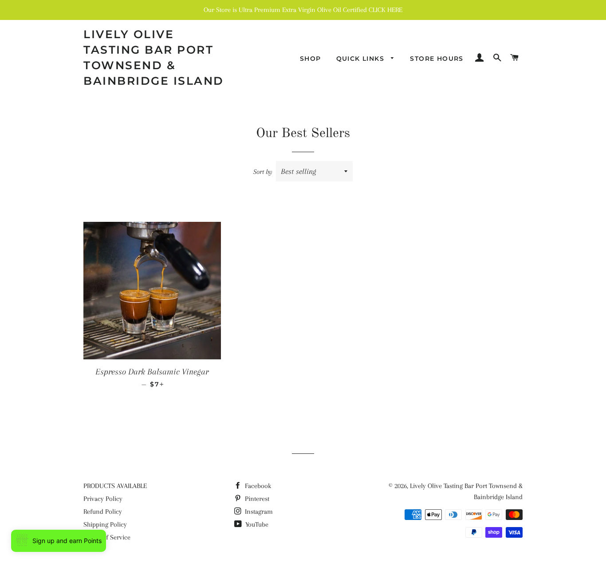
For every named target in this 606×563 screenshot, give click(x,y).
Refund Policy (102, 512)
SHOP (310, 59)
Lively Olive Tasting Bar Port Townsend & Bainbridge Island (153, 57)
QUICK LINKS (361, 59)
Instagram (258, 512)
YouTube (256, 524)
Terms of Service (106, 537)
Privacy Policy (102, 499)
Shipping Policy (105, 524)
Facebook (257, 486)
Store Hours (436, 59)
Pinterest (256, 499)
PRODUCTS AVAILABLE (115, 486)
